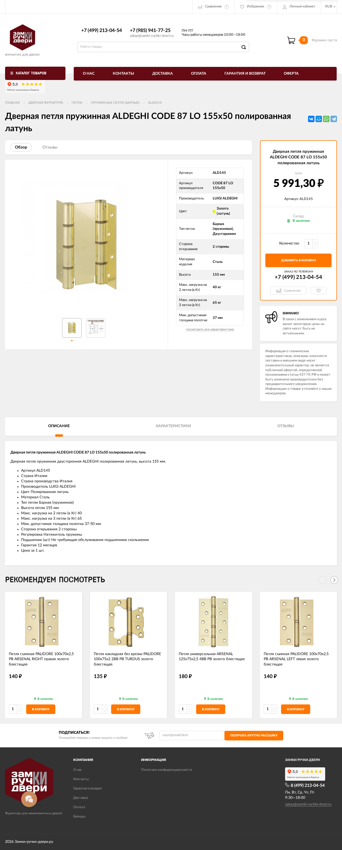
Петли (77, 102)
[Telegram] (334, 119)
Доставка (162, 73)
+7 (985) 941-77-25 (150, 30)
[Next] (334, 580)
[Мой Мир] (319, 119)
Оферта (291, 73)
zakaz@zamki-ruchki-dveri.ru (152, 36)
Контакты (123, 73)
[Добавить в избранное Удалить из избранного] (319, 290)
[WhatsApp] (326, 119)
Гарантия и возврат (245, 73)
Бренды (79, 816)
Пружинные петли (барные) (115, 102)
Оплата (198, 73)
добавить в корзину (298, 260)
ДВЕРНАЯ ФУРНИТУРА (45, 102)
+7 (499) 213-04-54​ (101, 30)
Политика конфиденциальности (166, 770)
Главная (12, 102)
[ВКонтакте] (311, 119)
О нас (89, 73)
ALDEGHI (155, 102)
